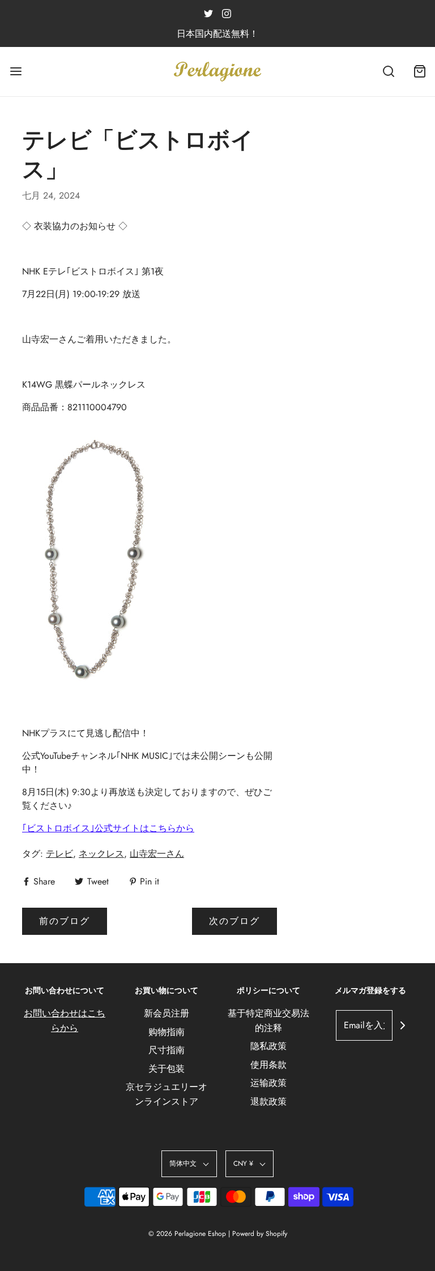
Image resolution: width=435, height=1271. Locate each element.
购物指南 (166, 1031)
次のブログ (234, 921)
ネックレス (101, 853)
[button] (189, 1163)
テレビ (59, 853)
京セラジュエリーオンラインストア (166, 1094)
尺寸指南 (166, 1050)
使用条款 (268, 1064)
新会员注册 (166, 1013)
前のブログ (64, 921)
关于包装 (166, 1068)
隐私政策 (268, 1046)
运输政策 (268, 1082)
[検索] (388, 71)
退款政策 (268, 1101)
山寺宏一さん (157, 853)
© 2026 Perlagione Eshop (187, 1234)
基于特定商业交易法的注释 (268, 1020)
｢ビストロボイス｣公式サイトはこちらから (108, 828)
